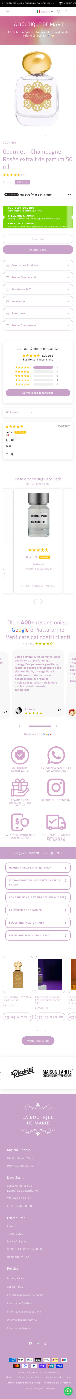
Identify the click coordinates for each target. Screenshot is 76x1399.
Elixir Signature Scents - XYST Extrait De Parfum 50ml (48, 999)
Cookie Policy (15, 1287)
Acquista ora (38, 249)
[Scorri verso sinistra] (30, 136)
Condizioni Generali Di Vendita (25, 1295)
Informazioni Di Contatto (22, 1320)
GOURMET (9, 142)
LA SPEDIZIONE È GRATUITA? (25, 910)
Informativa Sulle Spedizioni (24, 1311)
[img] (14, 426)
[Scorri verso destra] (46, 136)
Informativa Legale (18, 1328)
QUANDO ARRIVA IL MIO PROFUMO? (30, 867)
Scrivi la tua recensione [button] (38, 393)
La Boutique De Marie (36, 1372)
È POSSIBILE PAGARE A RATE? (26, 922)
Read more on (38, 734)
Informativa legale (34, 1388)
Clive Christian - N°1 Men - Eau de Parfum (18, 998)
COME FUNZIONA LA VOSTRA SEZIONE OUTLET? (36, 897)
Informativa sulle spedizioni (57, 1382)
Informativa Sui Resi (19, 1303)
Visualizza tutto (38, 1041)
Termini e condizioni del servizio (24, 1382)
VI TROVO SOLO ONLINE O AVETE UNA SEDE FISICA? (34, 882)
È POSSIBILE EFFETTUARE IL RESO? (30, 935)
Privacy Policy (15, 1278)
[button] (7, 11)
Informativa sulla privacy (57, 1377)
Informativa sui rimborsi (29, 1377)
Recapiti (51, 1388)
